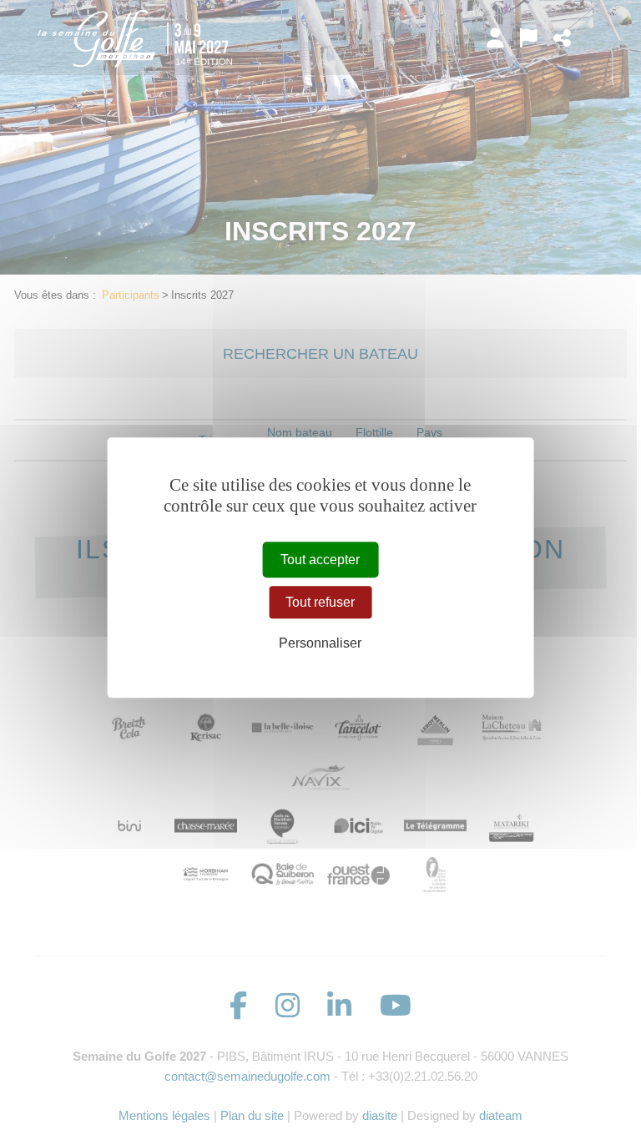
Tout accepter (320, 559)
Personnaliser (320, 644)
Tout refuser (320, 602)
